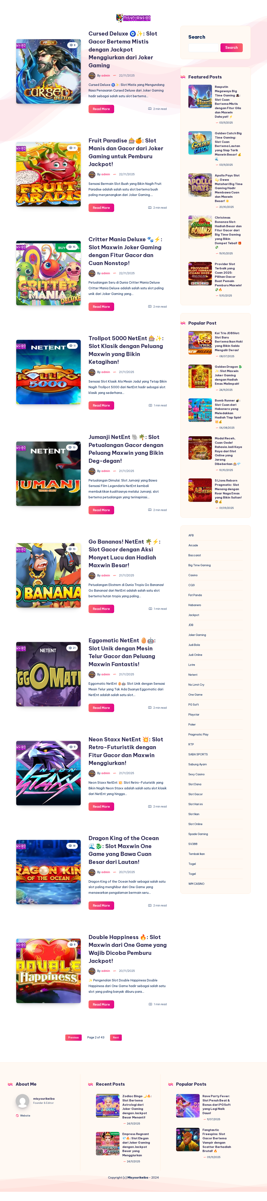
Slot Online (195, 824)
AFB (191, 535)
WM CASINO (196, 884)
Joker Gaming (197, 635)
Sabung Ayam (197, 764)
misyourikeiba (44, 1098)
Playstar (193, 714)
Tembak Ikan (196, 854)
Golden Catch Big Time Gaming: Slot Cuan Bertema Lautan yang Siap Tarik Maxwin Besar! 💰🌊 (228, 146)
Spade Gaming (198, 834)
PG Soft (193, 704)
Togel (192, 864)
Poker (192, 724)
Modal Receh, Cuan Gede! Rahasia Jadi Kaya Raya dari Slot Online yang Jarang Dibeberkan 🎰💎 (228, 451)
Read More (103, 110)
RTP (191, 744)
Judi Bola (194, 645)
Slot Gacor (195, 794)
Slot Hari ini (195, 804)
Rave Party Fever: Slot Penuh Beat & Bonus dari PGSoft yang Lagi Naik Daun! (216, 1104)
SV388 (192, 844)
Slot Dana (194, 784)
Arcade (193, 545)
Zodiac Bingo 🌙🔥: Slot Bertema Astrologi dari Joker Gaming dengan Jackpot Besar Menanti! (137, 1106)
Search (196, 37)
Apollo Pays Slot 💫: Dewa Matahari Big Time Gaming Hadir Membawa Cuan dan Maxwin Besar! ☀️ (229, 188)
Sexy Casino (196, 774)
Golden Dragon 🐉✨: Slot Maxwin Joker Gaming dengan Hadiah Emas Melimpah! (228, 375)
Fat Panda (195, 595)
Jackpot (193, 615)
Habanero (194, 605)
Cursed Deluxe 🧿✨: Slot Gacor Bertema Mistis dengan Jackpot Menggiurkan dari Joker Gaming (123, 49)
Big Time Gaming (199, 565)
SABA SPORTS (198, 754)
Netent (192, 675)
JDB (190, 625)
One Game (195, 694)
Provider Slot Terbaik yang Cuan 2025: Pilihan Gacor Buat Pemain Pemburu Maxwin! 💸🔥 (228, 276)
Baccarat (194, 555)
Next (116, 1037)
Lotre (191, 665)
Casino (193, 575)
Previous (73, 1037)
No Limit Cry (196, 684)
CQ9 (191, 585)
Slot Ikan (193, 814)
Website (25, 1115)
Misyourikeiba (137, 1177)
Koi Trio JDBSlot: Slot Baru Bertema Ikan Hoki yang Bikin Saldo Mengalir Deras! (229, 341)
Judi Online (195, 655)
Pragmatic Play (198, 734)
